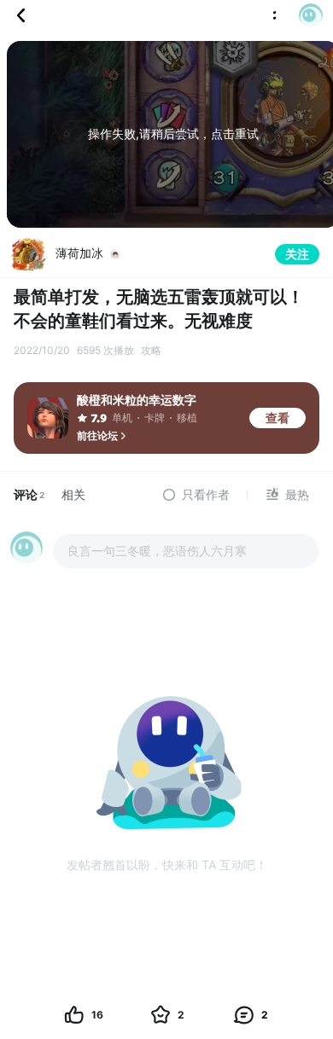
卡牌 (154, 417)
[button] (306, 15)
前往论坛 (97, 435)
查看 (277, 417)
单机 (122, 417)
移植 (187, 417)
